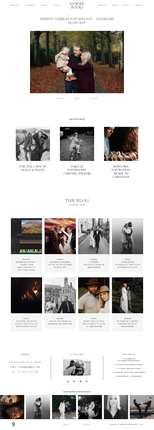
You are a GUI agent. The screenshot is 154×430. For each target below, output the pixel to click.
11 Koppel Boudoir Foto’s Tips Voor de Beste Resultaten (26, 304)
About (126, 5)
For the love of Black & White (33, 153)
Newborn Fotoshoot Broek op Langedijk (121, 153)
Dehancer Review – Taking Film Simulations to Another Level (26, 246)
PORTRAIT (102, 5)
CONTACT (139, 5)
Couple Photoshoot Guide (130, 364)
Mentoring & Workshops (130, 376)
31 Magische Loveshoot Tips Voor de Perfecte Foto (127, 246)
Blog (115, 5)
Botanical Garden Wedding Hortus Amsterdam (127, 304)
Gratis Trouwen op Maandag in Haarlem (60, 304)
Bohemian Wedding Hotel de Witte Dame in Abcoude (60, 246)
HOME (65, 424)
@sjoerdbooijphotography (77, 391)
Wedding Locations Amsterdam (130, 372)
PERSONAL (26, 259)
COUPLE (44, 5)
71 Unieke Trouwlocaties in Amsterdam (94, 246)
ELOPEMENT (30, 5)
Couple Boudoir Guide (130, 368)
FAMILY (57, 5)
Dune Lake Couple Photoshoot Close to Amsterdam (94, 304)
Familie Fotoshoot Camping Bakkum (77, 153)
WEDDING (15, 5)
